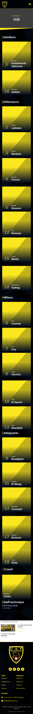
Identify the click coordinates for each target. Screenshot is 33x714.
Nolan (13, 560)
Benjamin (14, 506)
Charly (13, 256)
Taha (12, 399)
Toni (12, 230)
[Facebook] (10, 669)
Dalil (12, 425)
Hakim (13, 125)
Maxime (13, 177)
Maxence (14, 89)
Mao (12, 321)
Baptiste (14, 535)
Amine (13, 456)
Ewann (13, 151)
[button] (30, 4)
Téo (12, 347)
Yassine (13, 481)
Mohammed (15, 285)
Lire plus (3, 640)
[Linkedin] (18, 669)
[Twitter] (22, 669)
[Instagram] (14, 669)
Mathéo (13, 205)
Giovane (14, 61)
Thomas (6, 594)
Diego (13, 372)
